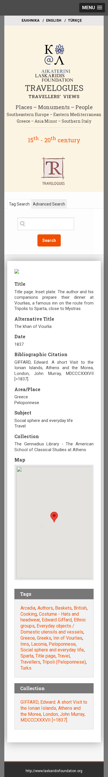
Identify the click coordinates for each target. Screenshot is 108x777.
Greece (27, 638)
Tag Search (19, 204)
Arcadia (27, 608)
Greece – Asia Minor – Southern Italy (54, 121)
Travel (64, 656)
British (80, 608)
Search (49, 240)
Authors (45, 608)
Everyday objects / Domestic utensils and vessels (51, 629)
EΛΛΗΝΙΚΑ (30, 20)
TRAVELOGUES (54, 88)
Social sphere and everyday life (52, 650)
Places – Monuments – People (54, 107)
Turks (25, 668)
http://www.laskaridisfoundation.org (54, 771)
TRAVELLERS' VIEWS (54, 96)
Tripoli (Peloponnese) (64, 662)
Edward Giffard (57, 620)
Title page (45, 656)
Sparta (26, 656)
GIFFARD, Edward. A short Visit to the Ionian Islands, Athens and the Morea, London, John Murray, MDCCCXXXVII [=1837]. (53, 711)
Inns (24, 644)
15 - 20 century (54, 140)
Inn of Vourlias (67, 638)
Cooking (28, 614)
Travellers (30, 662)
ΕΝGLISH (53, 20)
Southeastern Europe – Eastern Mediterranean (54, 114)
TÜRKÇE (75, 20)
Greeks (44, 638)
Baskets (63, 608)
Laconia (39, 644)
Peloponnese (62, 644)
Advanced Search (49, 204)
